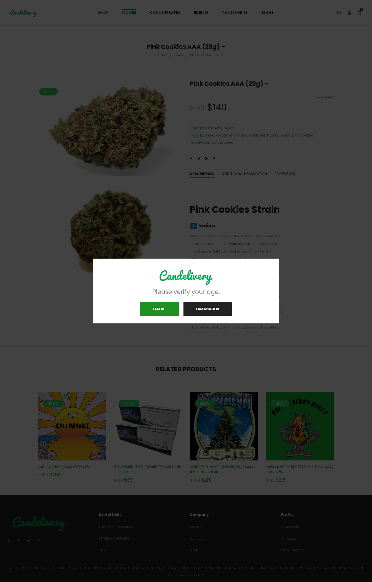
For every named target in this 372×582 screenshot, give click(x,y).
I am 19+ (159, 309)
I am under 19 (207, 309)
